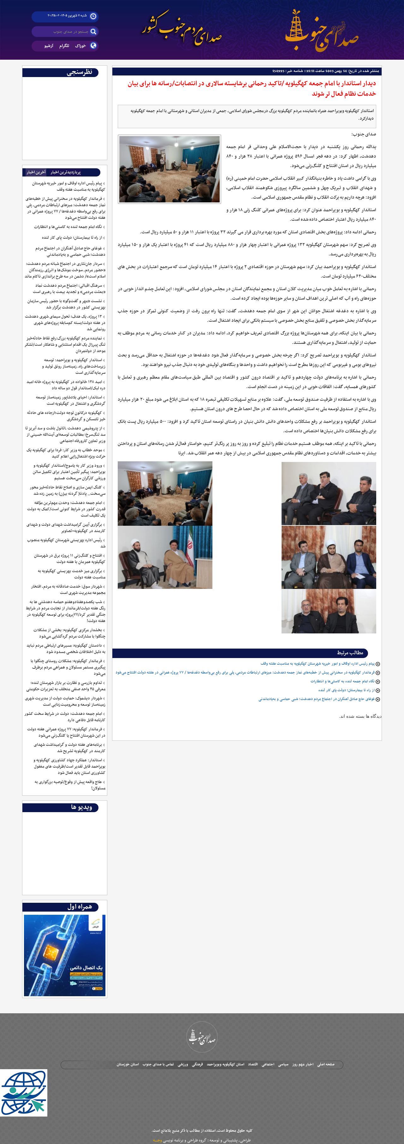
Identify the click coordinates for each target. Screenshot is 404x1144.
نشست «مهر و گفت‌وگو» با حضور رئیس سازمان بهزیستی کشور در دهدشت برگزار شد (66, 304)
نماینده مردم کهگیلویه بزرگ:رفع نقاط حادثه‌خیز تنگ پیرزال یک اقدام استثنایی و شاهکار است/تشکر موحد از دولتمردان (64, 344)
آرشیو (48, 46)
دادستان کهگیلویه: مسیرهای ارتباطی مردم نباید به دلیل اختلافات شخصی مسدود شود (66, 649)
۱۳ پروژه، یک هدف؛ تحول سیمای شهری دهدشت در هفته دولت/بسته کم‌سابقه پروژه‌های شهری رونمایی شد (65, 323)
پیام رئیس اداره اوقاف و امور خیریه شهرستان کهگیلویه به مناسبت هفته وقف (318, 664)
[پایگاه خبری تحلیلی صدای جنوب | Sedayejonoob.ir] (322, 25)
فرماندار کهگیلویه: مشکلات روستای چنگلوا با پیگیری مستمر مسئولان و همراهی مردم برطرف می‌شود (68, 667)
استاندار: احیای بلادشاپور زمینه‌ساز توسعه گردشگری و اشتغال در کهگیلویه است (70, 400)
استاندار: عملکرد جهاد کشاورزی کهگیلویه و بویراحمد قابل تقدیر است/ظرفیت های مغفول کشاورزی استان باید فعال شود (69, 766)
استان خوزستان (128, 1064)
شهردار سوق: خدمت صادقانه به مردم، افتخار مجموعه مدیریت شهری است (68, 590)
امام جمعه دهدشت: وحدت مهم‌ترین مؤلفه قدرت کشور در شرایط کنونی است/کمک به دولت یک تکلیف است (66, 509)
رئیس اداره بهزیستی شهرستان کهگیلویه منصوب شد (66, 543)
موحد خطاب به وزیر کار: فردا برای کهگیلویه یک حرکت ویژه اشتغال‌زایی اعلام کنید (66, 453)
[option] (65, 82)
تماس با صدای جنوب (158, 1064)
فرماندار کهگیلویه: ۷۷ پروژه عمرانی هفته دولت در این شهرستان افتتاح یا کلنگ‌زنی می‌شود (66, 732)
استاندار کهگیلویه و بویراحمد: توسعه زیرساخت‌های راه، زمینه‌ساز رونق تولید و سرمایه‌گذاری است (73, 366)
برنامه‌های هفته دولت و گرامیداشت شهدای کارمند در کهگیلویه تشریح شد (69, 748)
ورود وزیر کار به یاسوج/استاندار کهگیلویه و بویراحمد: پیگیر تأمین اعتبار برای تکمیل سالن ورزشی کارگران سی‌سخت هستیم (69, 472)
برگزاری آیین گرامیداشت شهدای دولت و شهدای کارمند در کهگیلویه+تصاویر (66, 528)
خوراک (80, 46)
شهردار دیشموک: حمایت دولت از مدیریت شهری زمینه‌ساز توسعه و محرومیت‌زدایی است (65, 701)
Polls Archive (92, 82)
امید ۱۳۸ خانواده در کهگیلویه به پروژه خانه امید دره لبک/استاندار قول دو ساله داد (66, 385)
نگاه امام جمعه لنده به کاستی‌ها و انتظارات (343, 681)
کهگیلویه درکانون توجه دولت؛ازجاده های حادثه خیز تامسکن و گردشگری (66, 416)
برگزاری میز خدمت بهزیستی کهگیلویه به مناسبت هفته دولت (71, 574)
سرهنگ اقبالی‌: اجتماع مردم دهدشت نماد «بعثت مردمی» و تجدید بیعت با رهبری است (69, 289)
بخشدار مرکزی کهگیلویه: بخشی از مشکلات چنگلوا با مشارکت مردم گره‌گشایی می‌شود (69, 633)
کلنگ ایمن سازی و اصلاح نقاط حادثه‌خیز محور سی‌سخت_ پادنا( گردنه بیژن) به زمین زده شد (67, 490)
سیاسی (283, 1064)
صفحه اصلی (326, 1064)
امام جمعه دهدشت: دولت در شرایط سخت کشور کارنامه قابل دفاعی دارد (64, 717)
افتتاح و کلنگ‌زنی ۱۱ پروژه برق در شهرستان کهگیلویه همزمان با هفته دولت (69, 559)
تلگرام (64, 46)
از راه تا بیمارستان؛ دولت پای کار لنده (346, 690)
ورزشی (183, 1064)
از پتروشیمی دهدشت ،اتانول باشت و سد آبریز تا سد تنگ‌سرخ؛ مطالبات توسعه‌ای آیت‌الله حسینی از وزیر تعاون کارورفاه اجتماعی (65, 434)
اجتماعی (268, 1064)
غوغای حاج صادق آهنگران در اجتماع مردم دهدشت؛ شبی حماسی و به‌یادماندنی (316, 699)
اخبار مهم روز (302, 1064)
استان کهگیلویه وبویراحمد (225, 1064)
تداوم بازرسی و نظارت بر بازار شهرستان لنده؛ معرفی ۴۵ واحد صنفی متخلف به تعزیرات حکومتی (65, 686)
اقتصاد (253, 1064)
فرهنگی (197, 1064)
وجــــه (157, 1140)
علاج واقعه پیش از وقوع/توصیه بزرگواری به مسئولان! (70, 785)
